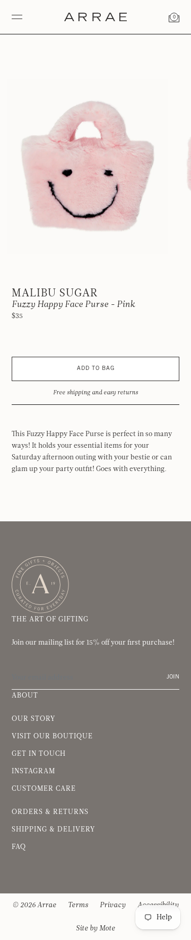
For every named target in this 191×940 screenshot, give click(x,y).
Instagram (33, 771)
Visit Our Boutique (52, 736)
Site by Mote (95, 928)
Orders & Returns (50, 812)
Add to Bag (96, 369)
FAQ (19, 847)
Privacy (113, 905)
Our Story (33, 719)
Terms (78, 905)
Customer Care (44, 788)
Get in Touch (39, 753)
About (25, 695)
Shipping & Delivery (53, 829)
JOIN (173, 677)
